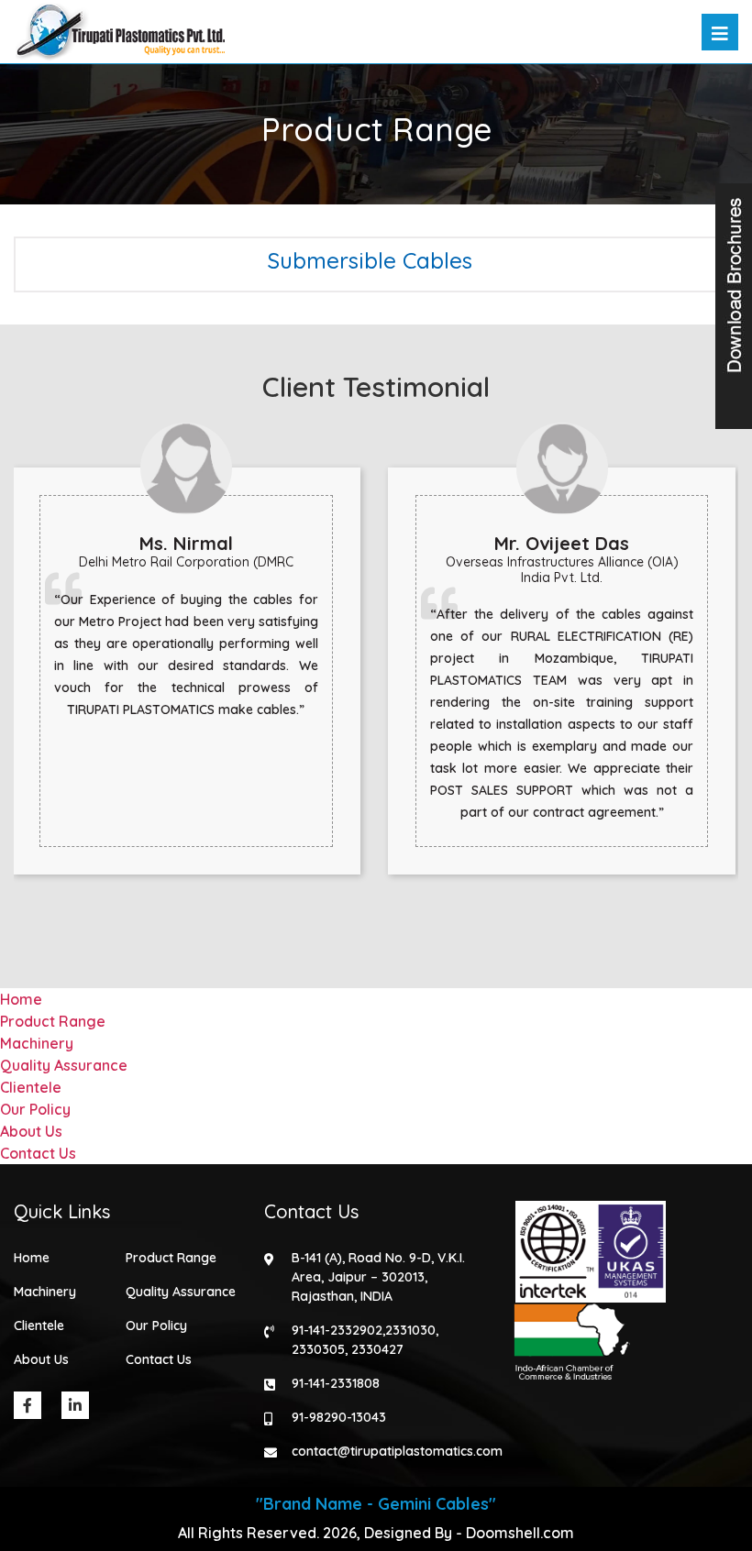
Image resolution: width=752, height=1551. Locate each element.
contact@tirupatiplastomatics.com (397, 1451)
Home (21, 999)
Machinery (36, 1043)
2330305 (318, 1349)
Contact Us (38, 1153)
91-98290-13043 (339, 1417)
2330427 (377, 1349)
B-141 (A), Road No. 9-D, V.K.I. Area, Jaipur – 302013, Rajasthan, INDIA (378, 1276)
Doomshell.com (520, 1533)
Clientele (30, 1087)
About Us (31, 1131)
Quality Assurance (63, 1065)
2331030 (410, 1330)
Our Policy (35, 1109)
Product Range (52, 1021)
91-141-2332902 (337, 1330)
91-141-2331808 (336, 1383)
